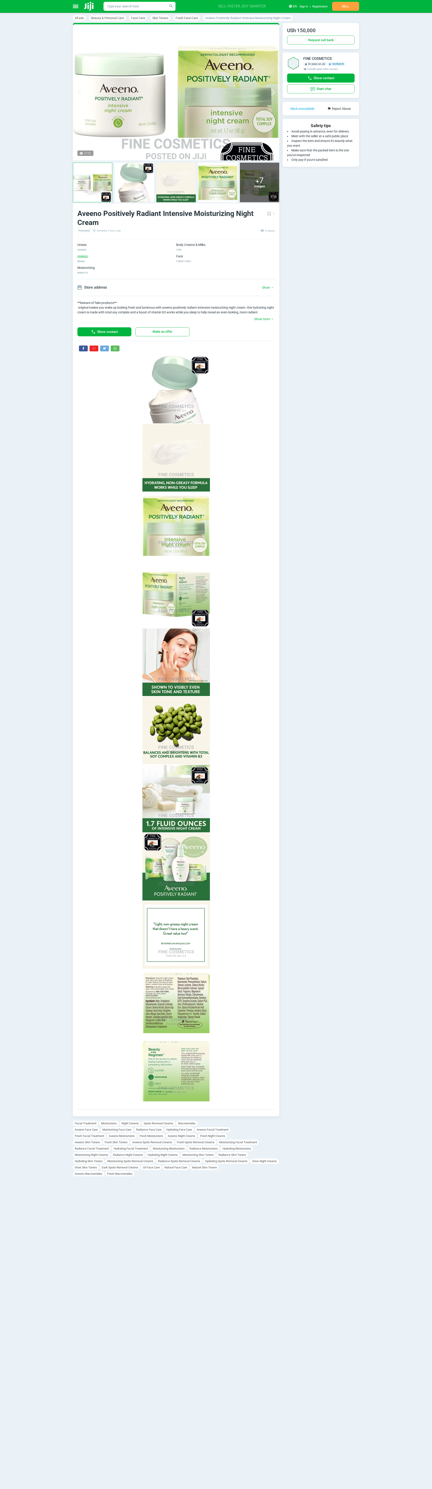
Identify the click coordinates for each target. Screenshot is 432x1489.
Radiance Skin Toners (232, 1155)
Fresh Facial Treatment (89, 1136)
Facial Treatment (85, 1123)
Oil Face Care (151, 1167)
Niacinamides (187, 1123)
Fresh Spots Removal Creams (195, 1142)
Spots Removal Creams (158, 1123)
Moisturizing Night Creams (91, 1155)
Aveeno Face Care (86, 1129)
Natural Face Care (175, 1167)
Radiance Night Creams (128, 1155)
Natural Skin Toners (204, 1167)
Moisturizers (109, 1123)
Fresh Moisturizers (151, 1136)
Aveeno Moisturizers (122, 1136)
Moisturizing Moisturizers (169, 1148)
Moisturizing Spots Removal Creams (130, 1161)
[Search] (171, 6)
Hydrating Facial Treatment (131, 1148)
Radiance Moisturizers (203, 1148)
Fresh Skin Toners (116, 1142)
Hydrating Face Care (179, 1129)
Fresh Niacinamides (120, 1173)
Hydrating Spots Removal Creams (226, 1161)
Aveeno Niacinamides (88, 1173)
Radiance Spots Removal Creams (179, 1161)
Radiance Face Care (149, 1129)
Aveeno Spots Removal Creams (152, 1142)
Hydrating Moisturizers (237, 1148)
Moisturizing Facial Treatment (238, 1142)
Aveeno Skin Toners (87, 1142)
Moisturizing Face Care (116, 1129)
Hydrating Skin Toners (89, 1161)
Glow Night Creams (264, 1161)
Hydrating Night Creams (163, 1155)
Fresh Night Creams (212, 1136)
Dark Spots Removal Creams (120, 1167)
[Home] (89, 6)
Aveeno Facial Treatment (212, 1129)
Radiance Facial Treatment (92, 1148)
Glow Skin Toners (86, 1167)
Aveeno (82, 256)
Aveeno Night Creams (181, 1136)
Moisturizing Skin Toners (198, 1155)
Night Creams (130, 1123)
